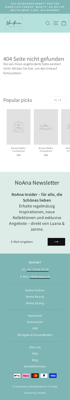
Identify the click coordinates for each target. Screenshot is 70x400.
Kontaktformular (35, 366)
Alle (58, 100)
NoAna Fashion (35, 290)
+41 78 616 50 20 (38, 269)
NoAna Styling (35, 303)
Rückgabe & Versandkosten (35, 335)
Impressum (35, 315)
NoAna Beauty (35, 296)
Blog (35, 360)
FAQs (35, 353)
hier (31, 68)
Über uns (35, 347)
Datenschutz (35, 322)
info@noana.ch (40, 276)
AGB (35, 328)
